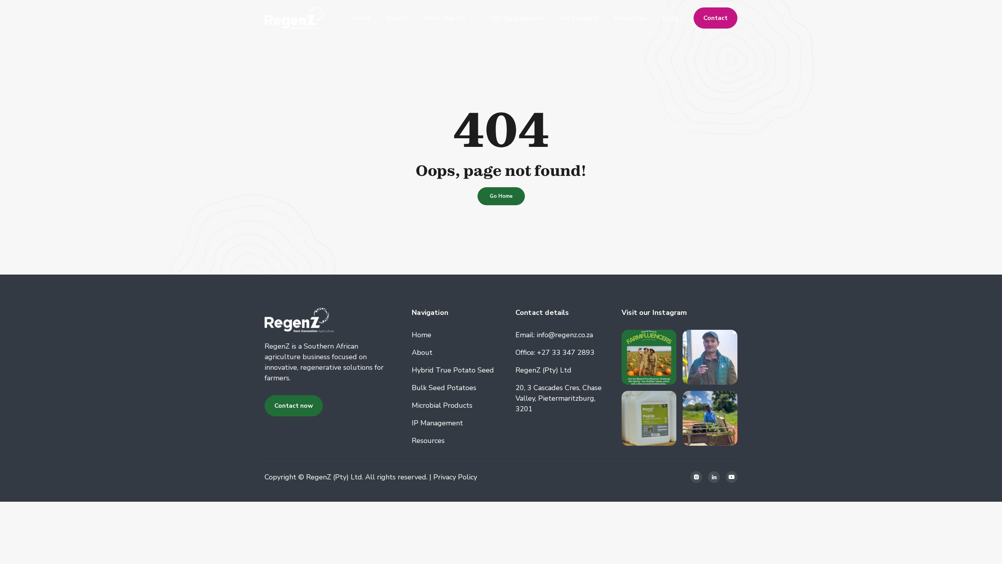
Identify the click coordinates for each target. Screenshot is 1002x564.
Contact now (293, 405)
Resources (630, 18)
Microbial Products (442, 405)
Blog (670, 18)
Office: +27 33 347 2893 (555, 352)
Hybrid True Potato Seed (453, 370)
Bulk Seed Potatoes (444, 387)
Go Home (501, 196)
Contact (715, 18)
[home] (296, 17)
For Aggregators (517, 18)
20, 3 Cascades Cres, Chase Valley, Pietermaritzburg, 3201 (558, 398)
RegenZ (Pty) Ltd (543, 370)
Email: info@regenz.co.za (554, 335)
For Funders (579, 18)
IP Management (437, 423)
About (396, 18)
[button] (449, 18)
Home (361, 18)
